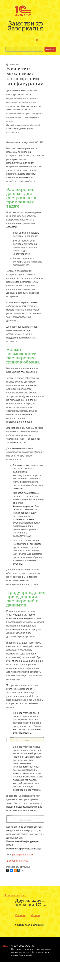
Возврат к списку (18, 860)
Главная (20, 915)
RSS (38, 40)
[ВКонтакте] (11, 870)
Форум (35, 915)
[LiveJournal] (18, 870)
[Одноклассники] (15, 870)
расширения (19, 854)
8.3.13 (30, 854)
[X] (7, 870)
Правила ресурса (15, 895)
